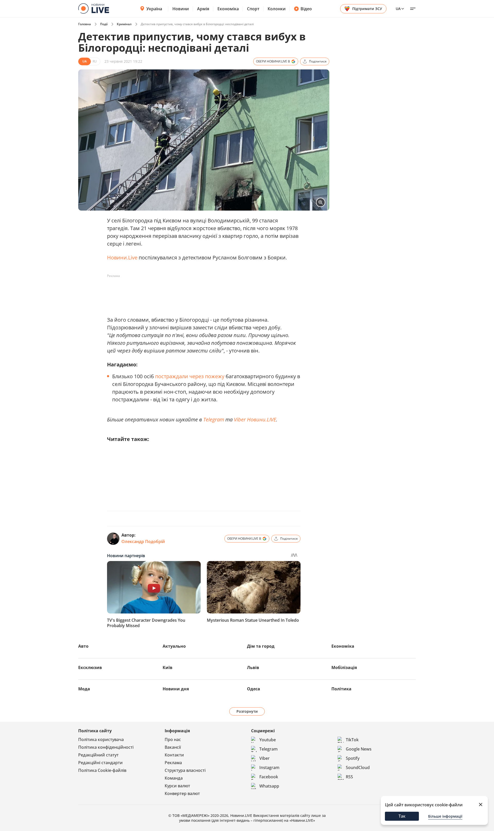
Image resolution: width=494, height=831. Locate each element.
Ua (398, 8)
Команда (174, 778)
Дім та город (261, 646)
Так (402, 816)
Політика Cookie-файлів (102, 770)
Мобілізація (344, 667)
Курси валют (177, 786)
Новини (180, 9)
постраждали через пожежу (189, 376)
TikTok (352, 740)
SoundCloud (358, 767)
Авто (83, 646)
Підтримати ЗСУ (367, 8)
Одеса (253, 689)
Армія (203, 9)
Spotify (352, 758)
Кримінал (124, 24)
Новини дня (176, 689)
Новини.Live (122, 257)
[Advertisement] (200, 291)
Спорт (253, 9)
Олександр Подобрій (143, 541)
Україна (154, 9)
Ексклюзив (90, 667)
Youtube (267, 740)
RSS (349, 777)
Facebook (268, 777)
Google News (359, 749)
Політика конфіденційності (106, 747)
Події (104, 24)
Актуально (174, 646)
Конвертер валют (182, 793)
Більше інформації (445, 816)
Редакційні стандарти (100, 762)
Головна (84, 24)
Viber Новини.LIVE (255, 419)
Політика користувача (101, 739)
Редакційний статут (98, 755)
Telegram (213, 419)
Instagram (269, 767)
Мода (84, 689)
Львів (253, 667)
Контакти (174, 755)
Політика (341, 689)
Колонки (277, 9)
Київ (167, 667)
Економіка (228, 9)
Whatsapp (269, 786)
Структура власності (185, 770)
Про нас (173, 739)
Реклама (173, 762)
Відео (306, 9)
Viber (264, 758)
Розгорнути (247, 711)
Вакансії (173, 747)
